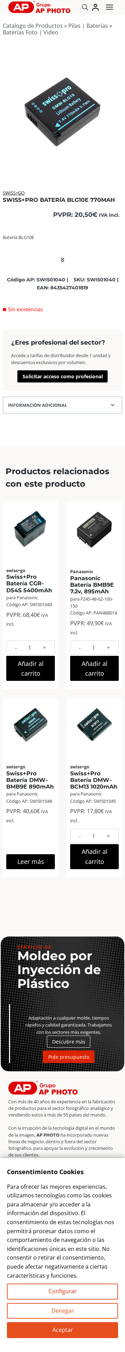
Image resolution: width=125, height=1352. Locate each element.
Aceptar (62, 1330)
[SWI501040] (62, 110)
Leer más (30, 861)
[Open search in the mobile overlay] (85, 7)
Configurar (63, 1291)
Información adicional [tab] (37, 405)
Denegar (62, 1310)
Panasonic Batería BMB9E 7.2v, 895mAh (92, 585)
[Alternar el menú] (109, 7)
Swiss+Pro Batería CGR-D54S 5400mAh (29, 583)
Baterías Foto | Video (30, 32)
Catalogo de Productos (33, 26)
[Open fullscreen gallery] (115, 163)
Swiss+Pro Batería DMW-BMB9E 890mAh (30, 780)
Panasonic (81, 571)
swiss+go (14, 193)
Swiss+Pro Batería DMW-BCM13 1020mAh (93, 780)
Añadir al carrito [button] (31, 668)
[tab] (62, 162)
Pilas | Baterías (88, 26)
